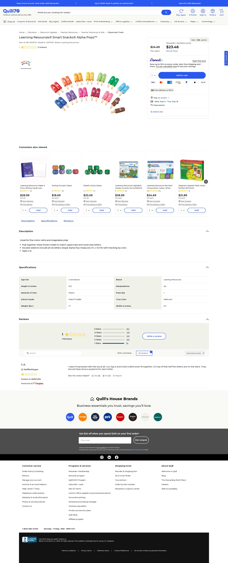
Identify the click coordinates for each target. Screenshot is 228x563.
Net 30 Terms (75, 489)
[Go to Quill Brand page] (70, 417)
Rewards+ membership (79, 471)
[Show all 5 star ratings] (114, 329)
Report (118, 376)
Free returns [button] (159, 105)
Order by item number (125, 484)
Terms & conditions (69, 551)
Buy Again (54, 21)
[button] (166, 12)
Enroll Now (172, 51)
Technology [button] (207, 21)
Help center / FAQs (30, 489)
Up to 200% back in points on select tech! (114, 3)
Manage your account (31, 480)
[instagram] (102, 457)
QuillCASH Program (77, 480)
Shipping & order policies (33, 493)
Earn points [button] (199, 40)
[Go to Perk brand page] (107, 417)
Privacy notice (86, 551)
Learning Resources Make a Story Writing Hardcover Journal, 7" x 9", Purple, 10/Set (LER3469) (33, 186)
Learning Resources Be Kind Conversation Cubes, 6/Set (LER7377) (159, 186)
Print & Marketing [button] (102, 21)
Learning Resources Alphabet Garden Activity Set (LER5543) (128, 186)
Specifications (49, 221)
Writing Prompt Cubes (62, 185)
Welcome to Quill (169, 471)
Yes (96, 376)
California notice (103, 551)
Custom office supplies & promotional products (90, 493)
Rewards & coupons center (127, 489)
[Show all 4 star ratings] (114, 332)
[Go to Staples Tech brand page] (133, 417)
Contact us (27, 506)
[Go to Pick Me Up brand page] (95, 417)
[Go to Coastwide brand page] (82, 417)
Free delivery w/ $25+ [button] (62, 204)
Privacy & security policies (33, 502)
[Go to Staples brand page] (120, 417)
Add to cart (182, 75)
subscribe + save (84, 21)
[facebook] (117, 457)
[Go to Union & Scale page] (145, 417)
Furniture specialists (77, 506)
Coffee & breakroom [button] (145, 21)
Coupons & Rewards (26, 21)
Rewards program (77, 476)
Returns (25, 476)
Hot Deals (42, 21)
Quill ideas (73, 515)
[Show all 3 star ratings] (114, 336)
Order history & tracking (32, 471)
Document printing (77, 497)
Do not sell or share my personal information (150, 551)
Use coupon (141, 440)
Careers (165, 484)
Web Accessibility (169, 489)
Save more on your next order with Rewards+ (38, 3)
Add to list (158, 112)
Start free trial (199, 61)
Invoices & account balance (34, 484)
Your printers (120, 480)
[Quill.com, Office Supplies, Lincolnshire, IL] (29, 540)
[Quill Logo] (11, 11)
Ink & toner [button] (179, 21)
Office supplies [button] (123, 21)
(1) (127, 343)
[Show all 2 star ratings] (114, 339)
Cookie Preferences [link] (121, 551)
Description (28, 221)
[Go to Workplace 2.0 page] (158, 417)
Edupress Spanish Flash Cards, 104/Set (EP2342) (192, 186)
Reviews (68, 221)
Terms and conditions (101, 447)
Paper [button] (193, 21)
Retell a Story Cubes (93, 185)
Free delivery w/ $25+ (163, 90)
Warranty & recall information (35, 497)
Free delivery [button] (27, 204)
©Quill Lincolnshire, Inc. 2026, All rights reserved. (56, 541)
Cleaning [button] (164, 21)
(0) (127, 329)
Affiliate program (76, 519)
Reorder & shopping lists (126, 471)
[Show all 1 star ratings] (113, 343)
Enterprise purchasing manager (82, 502)
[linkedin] (109, 457)
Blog (164, 476)
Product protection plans (80, 510)
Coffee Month (67, 21)
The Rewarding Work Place (174, 480)
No (106, 376)
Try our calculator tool (166, 66)
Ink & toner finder (123, 476)
